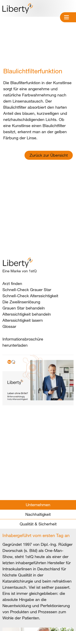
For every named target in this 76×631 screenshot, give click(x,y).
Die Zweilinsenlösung (21, 301)
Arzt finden (12, 283)
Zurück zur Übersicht (49, 155)
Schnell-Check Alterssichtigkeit (30, 295)
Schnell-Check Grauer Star (26, 289)
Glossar (9, 326)
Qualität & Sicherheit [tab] (38, 524)
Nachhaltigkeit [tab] (38, 514)
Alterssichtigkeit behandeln (26, 314)
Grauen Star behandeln (23, 308)
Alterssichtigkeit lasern (22, 320)
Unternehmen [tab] (38, 504)
